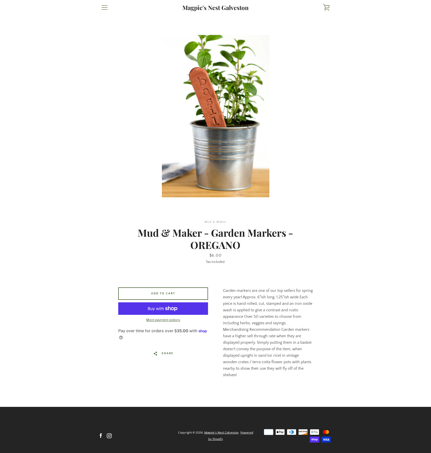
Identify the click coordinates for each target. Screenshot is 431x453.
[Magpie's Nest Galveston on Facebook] (100, 435)
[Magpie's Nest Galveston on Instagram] (109, 435)
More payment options (163, 320)
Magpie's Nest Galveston (215, 7)
